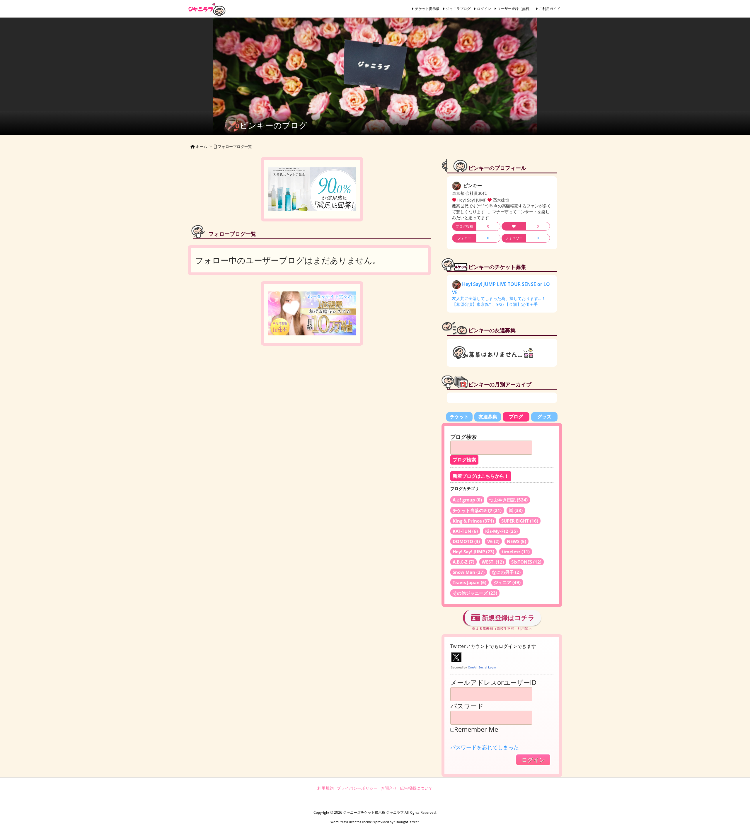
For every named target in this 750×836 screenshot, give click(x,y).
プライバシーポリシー (357, 788)
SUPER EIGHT (519, 521)
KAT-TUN (465, 531)
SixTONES (526, 562)
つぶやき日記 (508, 500)
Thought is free (406, 822)
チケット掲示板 (427, 8)
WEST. (493, 562)
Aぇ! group (467, 500)
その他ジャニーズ (475, 593)
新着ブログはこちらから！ (481, 476)
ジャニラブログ (458, 8)
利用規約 (325, 788)
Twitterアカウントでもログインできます (493, 646)
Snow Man (469, 572)
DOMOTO (466, 541)
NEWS (516, 541)
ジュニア (507, 582)
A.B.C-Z (463, 562)
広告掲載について (416, 788)
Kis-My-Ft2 (501, 531)
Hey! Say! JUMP (473, 552)
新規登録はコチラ (507, 617)
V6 (493, 541)
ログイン (484, 8)
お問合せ (389, 788)
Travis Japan (469, 582)
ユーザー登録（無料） (515, 8)
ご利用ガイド (549, 8)
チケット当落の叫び (477, 510)
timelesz (516, 552)
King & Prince (473, 521)
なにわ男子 (506, 572)
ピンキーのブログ (273, 125)
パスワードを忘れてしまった (484, 747)
